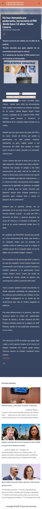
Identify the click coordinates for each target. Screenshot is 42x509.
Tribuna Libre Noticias (15, 2)
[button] (4, 34)
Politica (6, 358)
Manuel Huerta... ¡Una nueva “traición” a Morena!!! (19, 405)
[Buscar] (39, 3)
